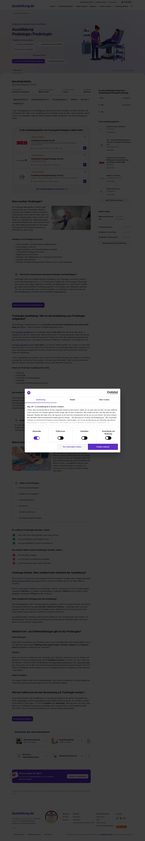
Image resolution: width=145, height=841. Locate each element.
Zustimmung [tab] (40, 400)
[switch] (61, 438)
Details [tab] (72, 400)
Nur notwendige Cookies (72, 447)
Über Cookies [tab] (104, 400)
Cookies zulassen (102, 447)
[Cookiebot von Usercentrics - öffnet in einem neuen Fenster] (108, 392)
